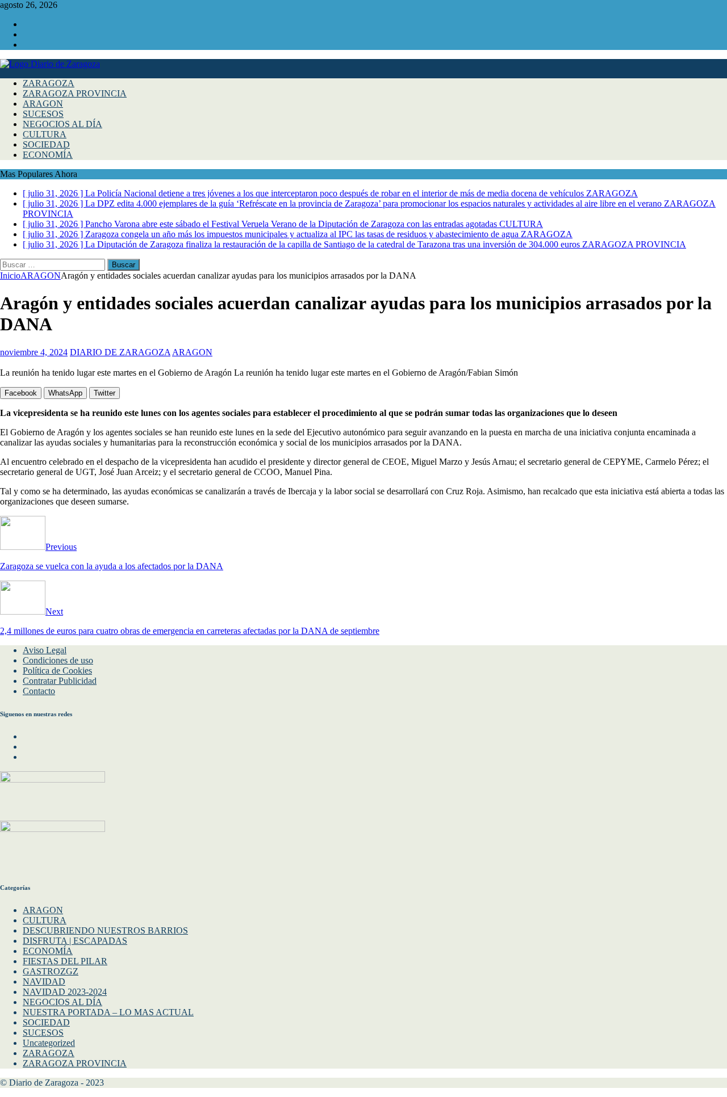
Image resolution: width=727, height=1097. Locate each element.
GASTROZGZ (50, 971)
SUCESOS (43, 114)
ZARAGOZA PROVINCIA (75, 93)
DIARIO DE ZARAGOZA (120, 352)
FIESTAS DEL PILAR (65, 961)
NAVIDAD (44, 981)
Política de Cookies (57, 670)
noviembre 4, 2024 (34, 352)
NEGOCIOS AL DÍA (62, 124)
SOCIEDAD (46, 144)
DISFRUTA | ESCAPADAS (75, 940)
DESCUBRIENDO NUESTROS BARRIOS (105, 930)
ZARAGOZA (48, 83)
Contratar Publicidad (60, 681)
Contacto (39, 691)
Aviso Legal (44, 650)
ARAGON (43, 103)
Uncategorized (49, 1043)
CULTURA (44, 134)
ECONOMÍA (48, 154)
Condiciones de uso (58, 660)
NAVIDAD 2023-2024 (65, 992)
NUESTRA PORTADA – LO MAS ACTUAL (108, 1012)
